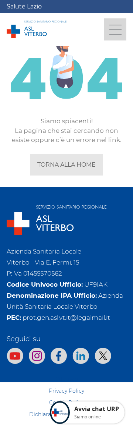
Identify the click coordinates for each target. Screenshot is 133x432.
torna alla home (66, 164)
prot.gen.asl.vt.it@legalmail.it (66, 317)
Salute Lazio (24, 6)
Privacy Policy (66, 390)
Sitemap (67, 379)
